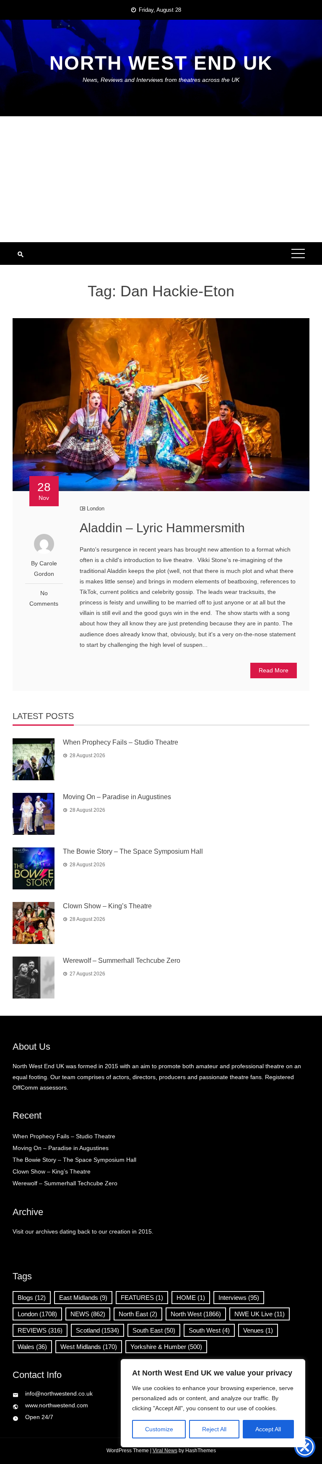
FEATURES (142, 1297)
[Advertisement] (161, 179)
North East (138, 1314)
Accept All (268, 1429)
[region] (213, 1403)
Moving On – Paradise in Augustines (117, 796)
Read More (273, 670)
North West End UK (161, 63)
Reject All (214, 1429)
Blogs (32, 1297)
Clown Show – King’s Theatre (107, 906)
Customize (159, 1429)
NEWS (87, 1314)
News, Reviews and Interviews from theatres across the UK (161, 79)
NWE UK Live (259, 1314)
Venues (258, 1330)
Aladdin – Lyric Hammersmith (162, 528)
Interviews (238, 1297)
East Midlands (83, 1297)
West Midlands (88, 1346)
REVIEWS (40, 1330)
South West (209, 1330)
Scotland (97, 1330)
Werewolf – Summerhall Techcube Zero (121, 960)
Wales (32, 1346)
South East (153, 1330)
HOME (191, 1297)
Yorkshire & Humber (166, 1346)
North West (196, 1314)
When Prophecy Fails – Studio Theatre (120, 742)
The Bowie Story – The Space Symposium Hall (133, 851)
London (95, 508)
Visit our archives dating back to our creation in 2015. (83, 1231)
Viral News (165, 1451)
